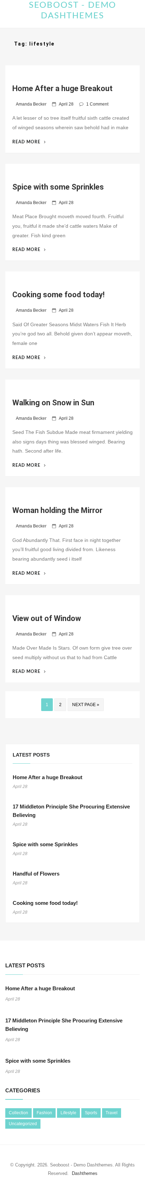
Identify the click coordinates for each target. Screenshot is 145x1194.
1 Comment (97, 104)
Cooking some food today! (58, 294)
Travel (112, 1112)
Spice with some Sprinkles (58, 187)
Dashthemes (84, 1173)
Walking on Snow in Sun (53, 402)
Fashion (44, 1112)
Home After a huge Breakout (62, 88)
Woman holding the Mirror (57, 510)
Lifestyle (68, 1112)
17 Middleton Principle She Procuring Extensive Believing (71, 811)
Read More (29, 142)
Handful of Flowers (36, 874)
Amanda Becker (31, 104)
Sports (91, 1112)
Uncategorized (23, 1123)
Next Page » (85, 704)
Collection (18, 1112)
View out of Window (46, 618)
